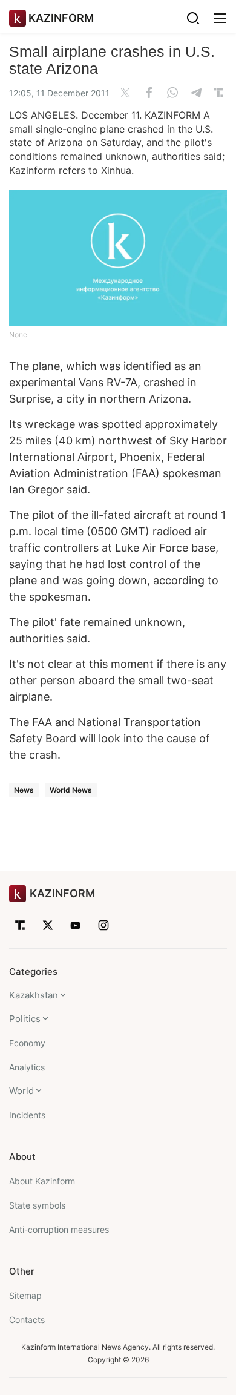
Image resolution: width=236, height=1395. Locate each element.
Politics (25, 1018)
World (21, 1091)
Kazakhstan (33, 995)
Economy (27, 1043)
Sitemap (25, 1295)
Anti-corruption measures (59, 1229)
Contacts (27, 1319)
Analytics (27, 1067)
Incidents (27, 1115)
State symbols (37, 1205)
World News (71, 789)
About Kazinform (42, 1181)
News (24, 789)
